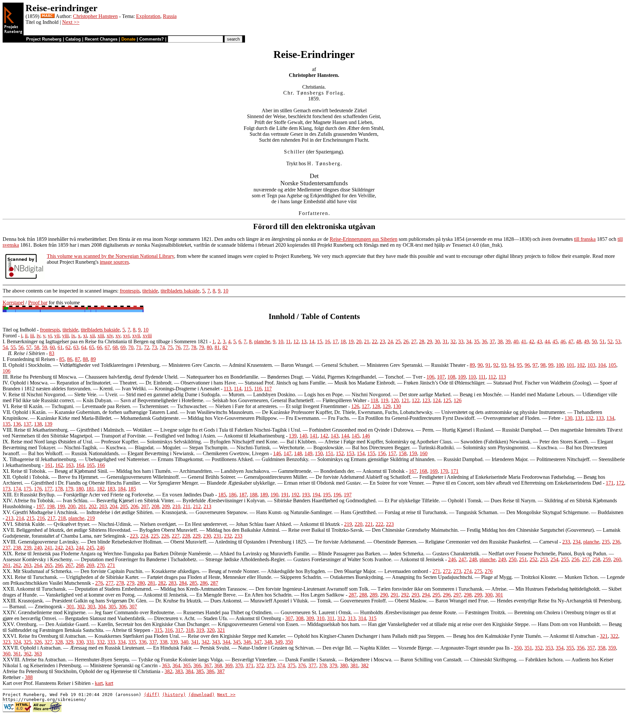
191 (285, 494)
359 (612, 648)
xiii (100, 335)
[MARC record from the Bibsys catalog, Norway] (48, 16)
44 (547, 341)
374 (281, 665)
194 (316, 494)
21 (366, 341)
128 (376, 406)
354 (560, 648)
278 (120, 583)
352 (539, 648)
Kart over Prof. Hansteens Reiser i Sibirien (47, 683)
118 (374, 400)
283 (172, 583)
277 (109, 583)
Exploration (148, 16)
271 (111, 565)
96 (527, 365)
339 (174, 642)
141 (314, 436)
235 (606, 542)
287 (214, 583)
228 (186, 536)
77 (185, 347)
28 (421, 341)
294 (426, 595)
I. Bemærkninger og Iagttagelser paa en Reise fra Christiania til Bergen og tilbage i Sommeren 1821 (105, 341)
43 (539, 341)
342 (205, 642)
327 (48, 642)
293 (415, 595)
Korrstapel (13, 302)
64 (83, 347)
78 (193, 347)
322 (614, 636)
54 (5, 347)
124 (437, 400)
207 (145, 506)
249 (502, 559)
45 (555, 341)
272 (447, 571)
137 (27, 424)
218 (62, 518)
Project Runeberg (43, 39)
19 (351, 341)
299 (478, 595)
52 (610, 341)
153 (350, 453)
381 (354, 665)
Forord (10, 335)
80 (209, 347)
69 (123, 347)
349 (279, 642)
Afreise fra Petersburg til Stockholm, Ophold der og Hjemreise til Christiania (81, 671)
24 (390, 341)
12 (296, 341)
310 (320, 618)
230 (207, 536)
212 (197, 506)
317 (179, 630)
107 (441, 377)
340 (184, 642)
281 (151, 583)
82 (225, 347)
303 (91, 606)
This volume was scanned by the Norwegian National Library (110, 256)
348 (268, 642)
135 (6, 424)
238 (17, 547)
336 (143, 642)
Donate (128, 39)
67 (107, 347)
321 (221, 630)
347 (258, 642)
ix (73, 335)
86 (69, 359)
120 (395, 400)
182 (101, 489)
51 (602, 341)
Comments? (151, 39)
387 (221, 671)
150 (319, 453)
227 (176, 536)
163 (70, 465)
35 (476, 341)
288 (363, 595)
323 (6, 642)
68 (115, 347)
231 (217, 536)
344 (226, 642)
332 (101, 642)
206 (134, 506)
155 (371, 453)
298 (468, 595)
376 (302, 665)
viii (65, 335)
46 (563, 341)
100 (560, 365)
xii (92, 335)
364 (176, 665)
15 (319, 341)
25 (398, 341)
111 (482, 377)
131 (579, 418)
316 (169, 630)
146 (366, 436)
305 (112, 606)
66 (99, 347)
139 (48, 424)
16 (327, 341)
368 (218, 665)
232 (228, 536)
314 (362, 618)
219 (91, 518)
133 (600, 418)
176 (38, 489)
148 (298, 453)
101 (570, 365)
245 (90, 547)
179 (69, 489)
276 (489, 571)
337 (153, 642)
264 (38, 565)
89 (93, 359)
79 (201, 347)
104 (602, 365)
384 (189, 671)
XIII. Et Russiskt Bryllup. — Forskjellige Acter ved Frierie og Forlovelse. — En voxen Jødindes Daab (108, 494)
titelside (150, 291)
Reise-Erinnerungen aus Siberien (363, 239)
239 (27, 547)
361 (17, 653)
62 (68, 347)
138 (38, 424)
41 (523, 341)
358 (601, 648)
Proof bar (37, 302)
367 (208, 665)
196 (337, 494)
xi (85, 335)
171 (455, 471)
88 (85, 359)
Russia (170, 16)
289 (373, 595)
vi (50, 335)
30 (437, 341)
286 (204, 583)
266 (59, 565)
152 (340, 453)
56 (21, 347)
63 (75, 347)
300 (489, 595)
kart (99, 683)
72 (146, 347)
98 (543, 365)
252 (533, 559)
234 (577, 542)
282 (162, 583)
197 (348, 494)
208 (155, 506)
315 (372, 618)
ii (26, 335)
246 (101, 547)
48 (578, 341)
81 (217, 347)
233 (238, 536)
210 (176, 506)
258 (596, 559)
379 (333, 665)
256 (575, 559)
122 (416, 400)
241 (48, 547)
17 (335, 341)
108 (451, 377)
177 (48, 489)
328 (59, 642)
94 (511, 365)
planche (262, 341)
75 (170, 347)
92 (495, 365)
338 (163, 642)
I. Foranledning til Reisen (29, 359)
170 (444, 471)
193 (306, 494)
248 (473, 559)
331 (90, 642)
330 (80, 642)
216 (41, 518)
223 (390, 524)
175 (27, 489)
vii (57, 335)
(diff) (152, 694)
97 (535, 365)
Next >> (70, 22)
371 (249, 665)
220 (358, 524)
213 (207, 506)
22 (374, 341)
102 (581, 365)
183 (111, 489)
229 (197, 536)
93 (503, 365)
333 (111, 642)
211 (186, 506)
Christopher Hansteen (95, 16)
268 (80, 565)
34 (468, 341)
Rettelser (12, 677)
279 (130, 583)
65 (91, 347)
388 (29, 677)
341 (195, 642)
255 (565, 559)
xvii (136, 335)
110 (472, 377)
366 (197, 665)
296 (447, 595)
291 (394, 595)
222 (379, 524)
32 (453, 341)
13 (303, 341)
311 (331, 618)
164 (80, 465)
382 (365, 665)
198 (51, 506)
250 (512, 559)
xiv (110, 335)
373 (270, 665)
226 (165, 536)
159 (413, 453)
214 (20, 518)
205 (124, 506)
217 (51, 518)
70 (130, 347)
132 (589, 418)
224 (144, 536)
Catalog (73, 39)
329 (69, 642)
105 (612, 365)
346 (247, 642)
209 (166, 506)
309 (310, 618)
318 (190, 630)
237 (6, 547)
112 (492, 377)
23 (382, 341)
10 (225, 291)
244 (80, 547)
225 (155, 536)
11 (288, 341)
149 (308, 453)
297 (457, 595)
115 (248, 388)
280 (141, 583)
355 (570, 648)
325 (27, 642)
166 (101, 465)
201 (82, 506)
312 (341, 618)
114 (237, 388)
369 (229, 665)
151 (329, 453)
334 (122, 642)
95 (519, 365)
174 (17, 489)
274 (468, 571)
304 (102, 606)
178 (59, 489)
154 (361, 453)
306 (123, 606)
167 (413, 471)
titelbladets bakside (180, 291)
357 (591, 648)
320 (211, 630)
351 (528, 648)
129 (387, 406)
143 (335, 436)
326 (38, 642)
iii (32, 335)
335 (132, 642)
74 (162, 347)
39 (508, 341)
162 (59, 465)
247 (462, 559)
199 (61, 506)
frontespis (130, 291)
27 (413, 341)
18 (343, 341)
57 (28, 347)
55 (13, 347)
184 (122, 489)
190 (274, 494)
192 (295, 494)
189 (264, 494)
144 (345, 436)
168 (423, 471)
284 (183, 583)
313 (352, 618)
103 (591, 365)
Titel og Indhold (19, 329)
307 (133, 606)
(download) (201, 694)
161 (49, 465)
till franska (585, 239)
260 (617, 559)
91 (488, 365)
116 (258, 388)
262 (17, 565)
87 (77, 359)
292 (405, 595)
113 (502, 377)
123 (426, 400)
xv (117, 335)
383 (179, 671)
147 (287, 453)
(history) (174, 694)
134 (610, 418)
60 (52, 347)
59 (44, 347)
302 (81, 606)
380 (344, 665)
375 (291, 665)
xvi (126, 335)
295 (436, 595)
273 (457, 571)
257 (586, 559)
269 (90, 565)
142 (324, 436)
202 (92, 506)
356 (580, 648)
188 (253, 494)
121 (405, 400)
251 (523, 559)
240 (38, 547)
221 (369, 524)
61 (60, 347)
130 (397, 406)
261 (6, 565)
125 (447, 400)
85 (61, 359)
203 (103, 506)
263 (27, 565)
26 (406, 341)
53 (617, 341)
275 (478, 571)
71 (138, 347)
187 (243, 494)
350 (289, 642)
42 (531, 341)
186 (232, 494)
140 (303, 436)
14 (311, 341)
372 (260, 665)
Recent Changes (101, 39)
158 (403, 453)
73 (154, 347)
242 (59, 547)
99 (550, 365)
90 (480, 365)
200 (72, 506)
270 (101, 565)
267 (69, 565)
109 (462, 377)
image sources (114, 262)
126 (458, 400)
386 (210, 671)
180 (80, 489)
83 (51, 353)
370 (239, 665)
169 (434, 471)
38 (500, 341)
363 (38, 653)
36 (484, 341)
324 (17, 642)
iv (38, 335)
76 (178, 347)
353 (549, 648)
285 (193, 583)
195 (327, 494)
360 (6, 653)
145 (355, 436)
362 (27, 653)
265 (48, 565)
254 (554, 559)
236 (616, 542)
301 (499, 595)
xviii (147, 335)
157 (392, 453)
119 (384, 400)
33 (460, 341)
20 (358, 341)
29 (429, 341)
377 (312, 665)
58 (36, 347)
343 (216, 642)
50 (594, 341)
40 (515, 341)
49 (586, 341)
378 (323, 665)
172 (620, 483)
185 (132, 489)
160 (423, 453)
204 (113, 506)
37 (492, 341)
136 (17, 424)
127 (366, 406)
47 (570, 341)
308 (300, 618)
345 (237, 642)
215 (30, 518)
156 (382, 453)
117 (268, 388)
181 (90, 489)
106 (6, 371)
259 (607, 559)
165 (91, 465)
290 (384, 595)
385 (200, 671)
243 (69, 547)
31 (445, 341)
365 (187, 665)
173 (6, 489)
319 (200, 630)
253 (544, 559)
